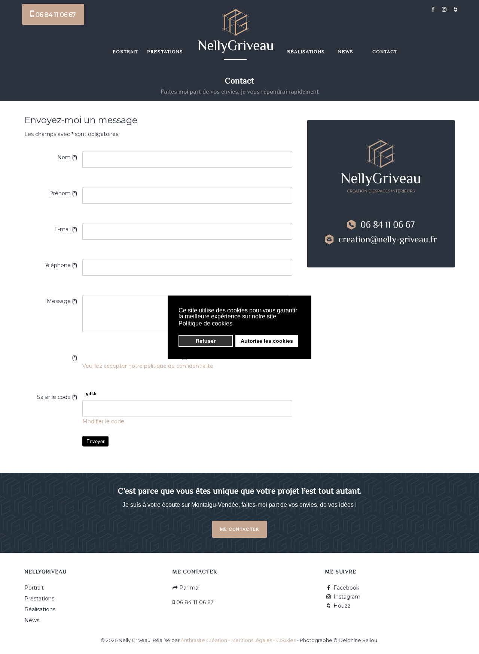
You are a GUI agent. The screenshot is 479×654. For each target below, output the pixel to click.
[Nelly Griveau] (235, 32)
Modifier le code (103, 421)
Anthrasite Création (204, 640)
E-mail (65, 229)
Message (62, 301)
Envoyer (95, 441)
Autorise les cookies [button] (267, 341)
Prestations (39, 598)
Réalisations (39, 609)
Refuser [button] (206, 341)
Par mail (189, 587)
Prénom (63, 193)
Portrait (34, 587)
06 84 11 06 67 (55, 14)
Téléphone (60, 265)
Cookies (286, 640)
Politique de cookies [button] (205, 323)
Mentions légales (251, 640)
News (31, 620)
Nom (67, 157)
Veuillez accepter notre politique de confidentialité (147, 366)
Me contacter (239, 529)
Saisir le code (57, 397)
